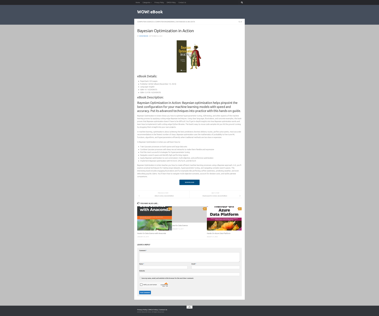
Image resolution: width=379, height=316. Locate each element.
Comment (143, 250)
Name (141, 264)
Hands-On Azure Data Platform (218, 233)
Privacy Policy (159, 2)
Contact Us (182, 2)
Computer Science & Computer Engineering (156, 22)
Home (138, 2)
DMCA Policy (171, 2)
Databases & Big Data (185, 22)
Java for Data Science (180, 225)
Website (142, 271)
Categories (146, 2)
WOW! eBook (150, 11)
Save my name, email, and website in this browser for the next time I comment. (168, 278)
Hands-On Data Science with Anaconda (151, 233)
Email (193, 264)
